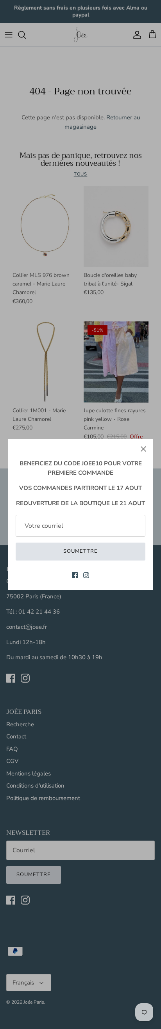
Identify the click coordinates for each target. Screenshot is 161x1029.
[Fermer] (143, 449)
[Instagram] (86, 575)
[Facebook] (75, 575)
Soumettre (80, 551)
